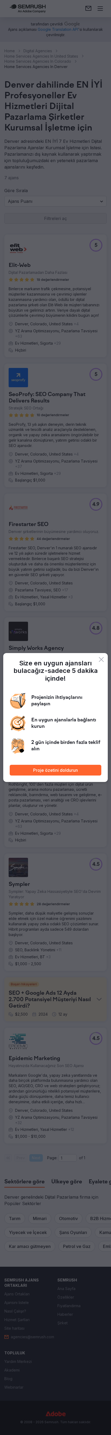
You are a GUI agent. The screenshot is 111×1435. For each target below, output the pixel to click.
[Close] (101, 659)
